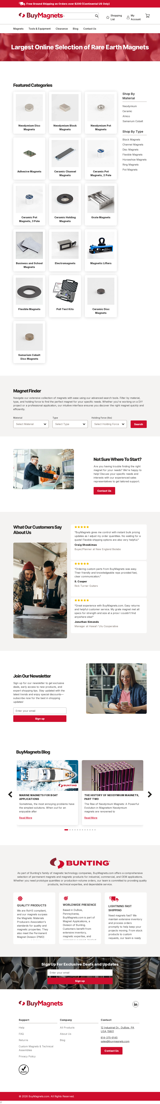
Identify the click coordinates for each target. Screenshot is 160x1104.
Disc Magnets (130, 149)
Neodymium (129, 106)
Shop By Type (132, 131)
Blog (75, 28)
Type (55, 417)
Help (21, 1027)
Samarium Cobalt (132, 121)
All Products (67, 1027)
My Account (136, 17)
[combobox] (76, 16)
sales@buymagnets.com (115, 1041)
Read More (25, 817)
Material (17, 417)
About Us (65, 1033)
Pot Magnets (130, 169)
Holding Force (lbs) (102, 417)
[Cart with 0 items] (147, 16)
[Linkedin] (135, 1004)
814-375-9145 (109, 1037)
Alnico (126, 116)
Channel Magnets (132, 144)
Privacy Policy (27, 1056)
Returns (23, 1040)
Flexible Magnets (132, 154)
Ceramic (127, 111)
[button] (10, 794)
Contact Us (89, 28)
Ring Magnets (130, 164)
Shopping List (116, 17)
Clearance (62, 28)
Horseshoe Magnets (134, 159)
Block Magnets (131, 139)
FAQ (21, 1033)
